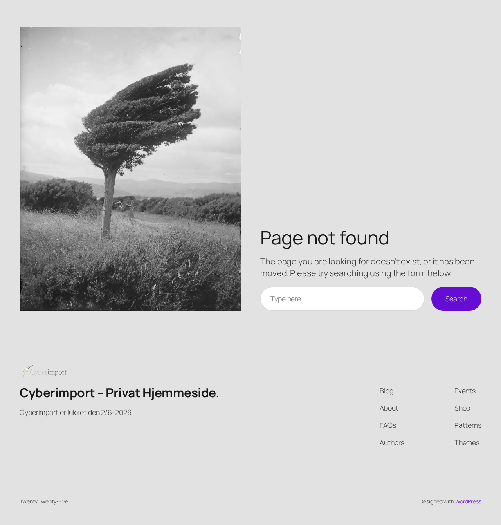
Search (456, 298)
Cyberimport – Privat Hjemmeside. (119, 392)
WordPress (468, 501)
